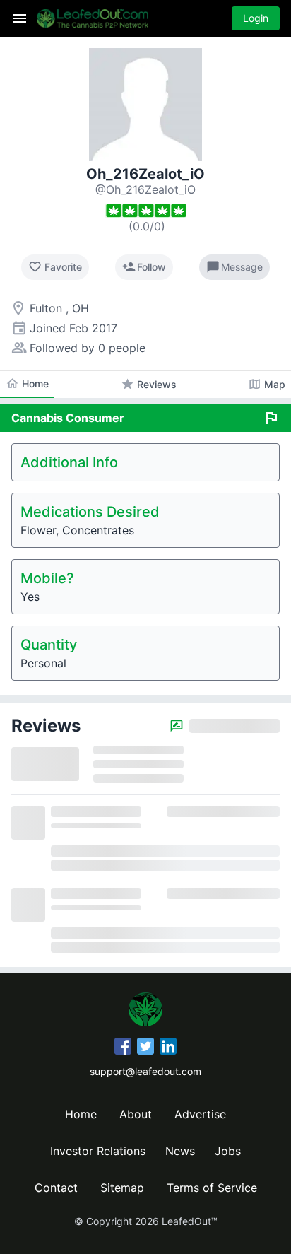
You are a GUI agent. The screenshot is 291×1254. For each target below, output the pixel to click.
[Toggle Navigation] (19, 18)
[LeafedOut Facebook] (122, 1048)
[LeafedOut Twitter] (145, 1048)
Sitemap (122, 1187)
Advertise (200, 1114)
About (135, 1114)
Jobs (228, 1151)
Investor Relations (98, 1151)
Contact (56, 1187)
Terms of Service (212, 1187)
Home (81, 1114)
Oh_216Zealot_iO (145, 173)
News (180, 1151)
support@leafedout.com (145, 1071)
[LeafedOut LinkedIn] (168, 1048)
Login (255, 18)
